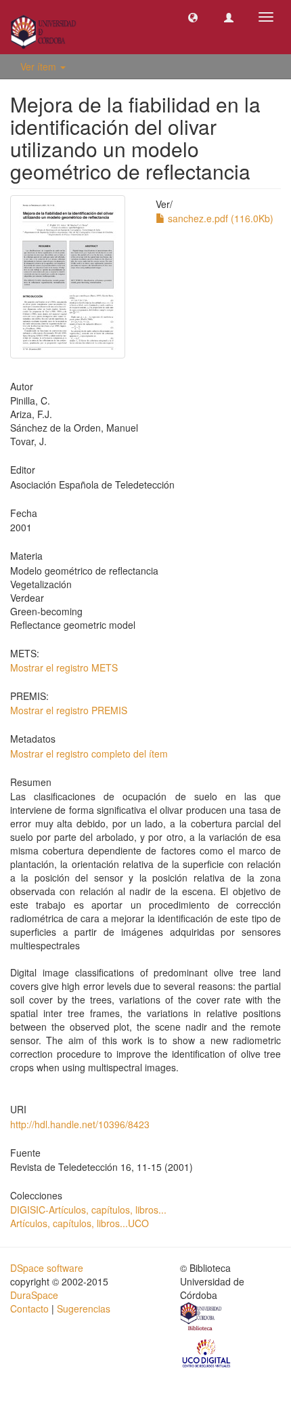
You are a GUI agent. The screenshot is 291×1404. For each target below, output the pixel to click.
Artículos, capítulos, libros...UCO (79, 1223)
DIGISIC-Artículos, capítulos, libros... (88, 1209)
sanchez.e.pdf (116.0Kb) (219, 218)
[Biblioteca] (201, 1318)
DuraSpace (34, 1295)
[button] (193, 16)
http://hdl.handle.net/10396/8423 (80, 1124)
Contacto (29, 1308)
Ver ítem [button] (39, 66)
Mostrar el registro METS (64, 667)
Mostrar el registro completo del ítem (89, 753)
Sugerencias (83, 1308)
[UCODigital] (207, 1352)
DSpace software (46, 1268)
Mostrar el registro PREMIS (68, 710)
